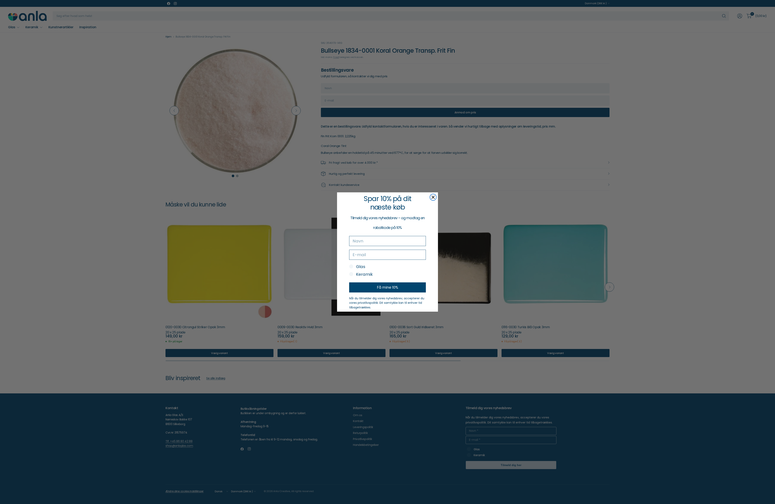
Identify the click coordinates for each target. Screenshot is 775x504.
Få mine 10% (387, 287)
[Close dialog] (433, 197)
